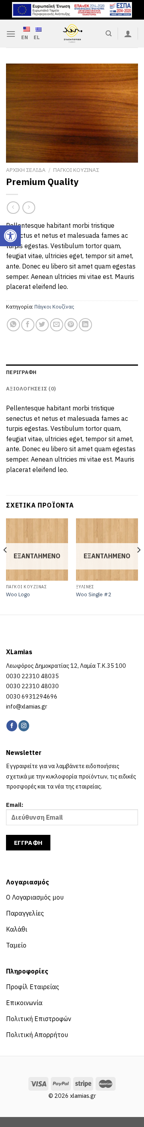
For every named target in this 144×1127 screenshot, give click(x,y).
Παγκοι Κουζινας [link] (76, 169)
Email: (14, 804)
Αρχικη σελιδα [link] (26, 169)
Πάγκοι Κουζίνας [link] (54, 306)
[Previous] (6, 566)
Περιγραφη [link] (21, 372)
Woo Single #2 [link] (93, 594)
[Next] (138, 566)
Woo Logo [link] (18, 594)
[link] (10, 235)
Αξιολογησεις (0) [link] (31, 388)
